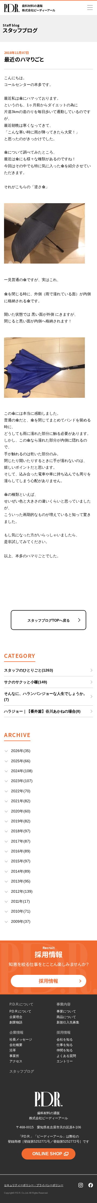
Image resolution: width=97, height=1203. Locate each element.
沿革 (12, 1050)
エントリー (65, 1061)
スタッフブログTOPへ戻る (48, 620)
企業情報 (16, 1032)
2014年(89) (20, 871)
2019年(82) (20, 821)
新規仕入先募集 (68, 1022)
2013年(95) (20, 881)
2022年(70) (20, 791)
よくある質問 (66, 1056)
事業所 (14, 1056)
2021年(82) (20, 801)
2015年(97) (20, 861)
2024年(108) (22, 771)
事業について (66, 1011)
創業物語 (15, 1022)
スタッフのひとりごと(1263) (28, 670)
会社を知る (65, 1039)
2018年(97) (20, 831)
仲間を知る (65, 1050)
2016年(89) (20, 851)
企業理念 (15, 1017)
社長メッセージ (20, 1039)
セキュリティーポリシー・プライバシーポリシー (33, 1185)
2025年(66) (20, 761)
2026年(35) (20, 751)
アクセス (15, 1061)
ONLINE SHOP (47, 1153)
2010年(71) (20, 911)
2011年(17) (20, 901)
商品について (66, 1017)
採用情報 (48, 981)
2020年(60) (20, 811)
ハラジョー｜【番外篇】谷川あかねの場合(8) (42, 711)
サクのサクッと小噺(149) (25, 682)
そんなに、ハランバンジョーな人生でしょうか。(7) (45, 696)
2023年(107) (22, 781)
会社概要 (15, 1045)
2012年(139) (22, 891)
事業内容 (64, 1004)
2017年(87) (20, 841)
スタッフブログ (21, 1071)
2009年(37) (20, 921)
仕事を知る (65, 1045)
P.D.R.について (21, 1004)
